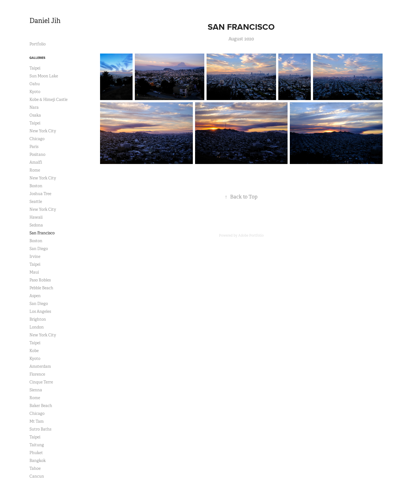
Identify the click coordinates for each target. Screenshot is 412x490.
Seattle (35, 201)
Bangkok (37, 460)
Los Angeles (40, 311)
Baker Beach (40, 405)
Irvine (34, 256)
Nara (34, 107)
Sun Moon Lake (43, 75)
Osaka (35, 115)
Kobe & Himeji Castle (48, 99)
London (36, 327)
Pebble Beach (41, 287)
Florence (37, 374)
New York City (42, 130)
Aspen (35, 295)
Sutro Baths (40, 429)
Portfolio (37, 44)
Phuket (36, 452)
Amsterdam (40, 366)
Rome (34, 170)
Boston (35, 185)
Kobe (34, 350)
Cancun (36, 476)
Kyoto (34, 91)
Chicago (37, 138)
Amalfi (35, 162)
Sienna (35, 389)
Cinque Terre (41, 382)
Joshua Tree (40, 193)
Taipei (34, 68)
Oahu (34, 83)
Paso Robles (40, 280)
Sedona (36, 225)
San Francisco (42, 232)
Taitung (36, 444)
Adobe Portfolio (251, 235)
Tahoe (35, 468)
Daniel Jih (45, 21)
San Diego (38, 248)
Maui (34, 272)
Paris (33, 146)
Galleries (37, 58)
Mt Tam (36, 421)
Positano (37, 154)
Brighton (37, 319)
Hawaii (36, 217)
